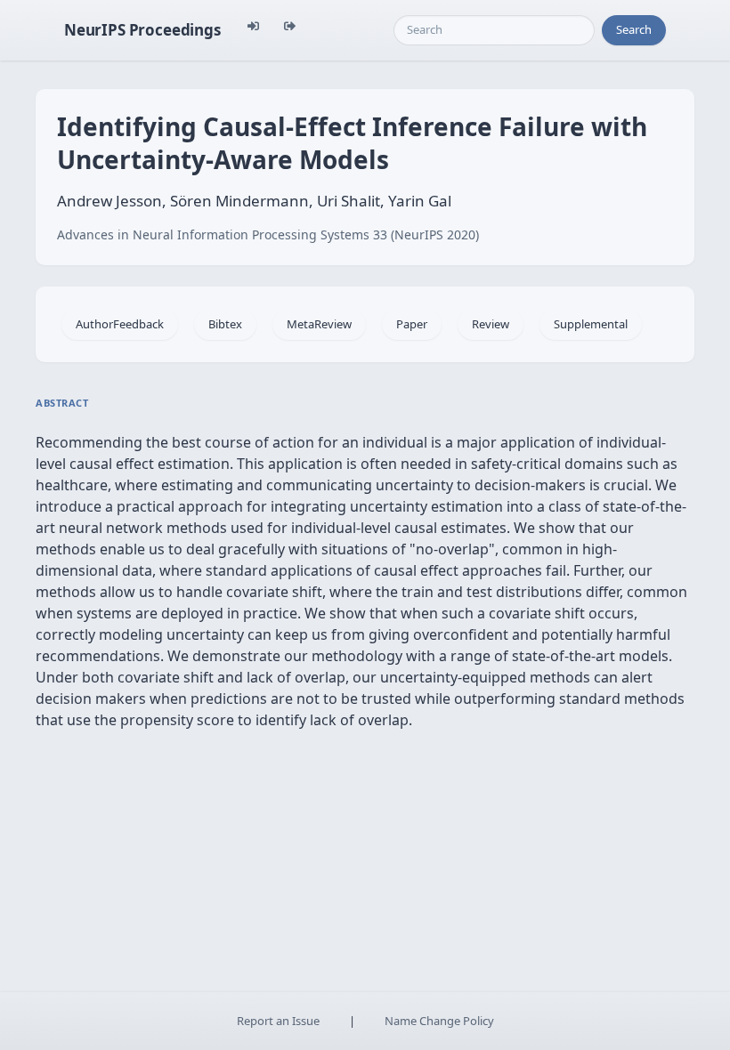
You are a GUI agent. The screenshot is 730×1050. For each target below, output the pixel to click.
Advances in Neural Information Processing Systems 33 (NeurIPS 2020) (268, 234)
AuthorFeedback (120, 324)
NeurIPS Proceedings (142, 30)
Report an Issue (278, 1021)
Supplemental (591, 324)
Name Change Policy (439, 1021)
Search (634, 29)
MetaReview (319, 324)
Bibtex (225, 324)
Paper (411, 324)
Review (490, 324)
